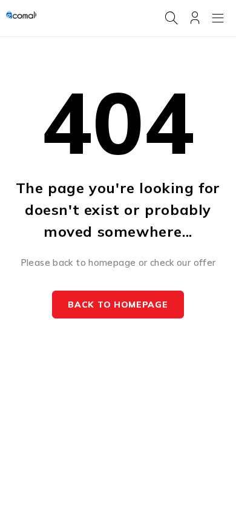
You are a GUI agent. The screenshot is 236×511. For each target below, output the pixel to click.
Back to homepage (118, 304)
